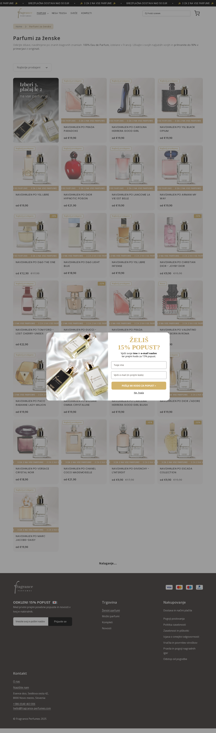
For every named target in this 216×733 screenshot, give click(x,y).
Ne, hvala (139, 392)
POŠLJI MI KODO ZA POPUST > (139, 385)
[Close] (166, 336)
